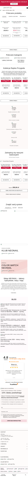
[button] (26, 8)
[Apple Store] (4, 464)
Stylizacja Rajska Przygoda (14, 157)
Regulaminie (5, 417)
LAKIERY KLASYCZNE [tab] (13, 16)
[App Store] (3, 459)
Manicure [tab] (20, 207)
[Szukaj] (21, 8)
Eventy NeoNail (4, 308)
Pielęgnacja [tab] (8, 207)
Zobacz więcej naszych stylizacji (13, 194)
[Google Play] (10, 459)
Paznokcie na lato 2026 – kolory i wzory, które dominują (13, 340)
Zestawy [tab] (4, 16)
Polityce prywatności (12, 417)
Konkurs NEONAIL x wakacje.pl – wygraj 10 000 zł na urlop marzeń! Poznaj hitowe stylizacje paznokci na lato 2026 (13, 326)
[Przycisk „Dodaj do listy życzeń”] (10, 21)
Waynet (14, 475)
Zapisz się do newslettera (14, 420)
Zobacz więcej (13, 49)
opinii (17, 358)
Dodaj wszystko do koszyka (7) (14, 190)
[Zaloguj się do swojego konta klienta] (24, 8)
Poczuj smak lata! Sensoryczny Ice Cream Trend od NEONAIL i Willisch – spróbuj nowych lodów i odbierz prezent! (13, 311)
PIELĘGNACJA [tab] (23, 16)
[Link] (14, 10)
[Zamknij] (27, 3)
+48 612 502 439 (4, 438)
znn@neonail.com (4, 441)
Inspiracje (3, 337)
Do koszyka (6, 35)
